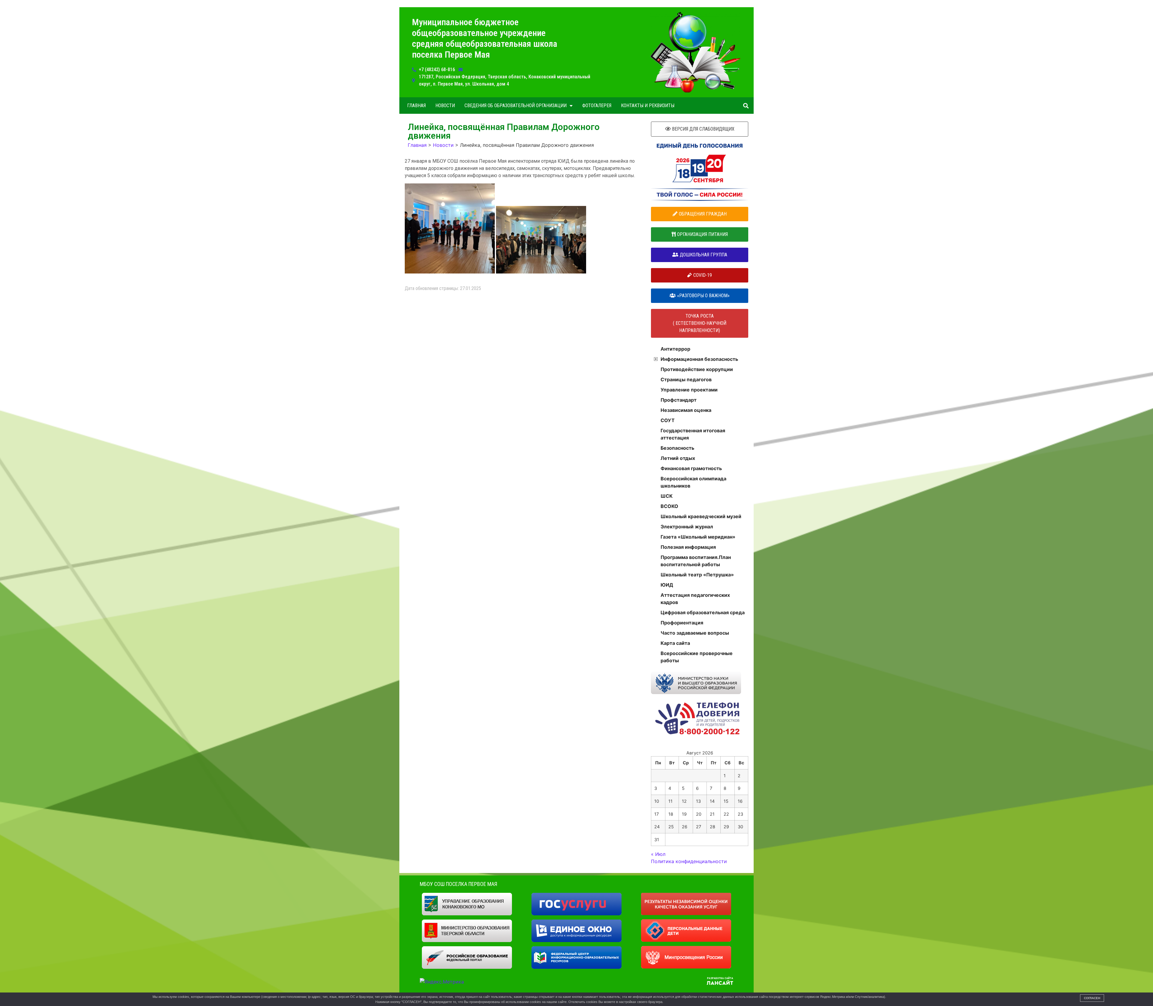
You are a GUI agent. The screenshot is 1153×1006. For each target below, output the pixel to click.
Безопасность (677, 448)
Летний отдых (678, 458)
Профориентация (682, 623)
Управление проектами (689, 390)
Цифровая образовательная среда (703, 612)
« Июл (658, 854)
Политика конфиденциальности (689, 861)
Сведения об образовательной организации (516, 105)
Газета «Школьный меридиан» (698, 537)
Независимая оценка (686, 410)
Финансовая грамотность (691, 468)
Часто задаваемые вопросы (695, 633)
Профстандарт (679, 400)
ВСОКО (669, 506)
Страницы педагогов (686, 379)
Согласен (1092, 998)
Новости (445, 105)
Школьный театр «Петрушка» (697, 575)
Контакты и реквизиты (647, 105)
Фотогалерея (596, 105)
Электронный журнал (687, 527)
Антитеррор (675, 349)
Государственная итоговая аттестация (693, 434)
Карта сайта (675, 643)
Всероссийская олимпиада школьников (693, 482)
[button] (746, 105)
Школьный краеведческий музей (701, 516)
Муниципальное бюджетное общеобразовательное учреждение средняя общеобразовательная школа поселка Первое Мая (484, 38)
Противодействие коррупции (697, 369)
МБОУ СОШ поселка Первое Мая (458, 884)
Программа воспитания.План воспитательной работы (696, 560)
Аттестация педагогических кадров (695, 598)
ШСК (667, 496)
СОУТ (668, 420)
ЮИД (667, 585)
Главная (416, 105)
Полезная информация (688, 547)
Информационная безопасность (699, 359)
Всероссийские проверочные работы (697, 656)
